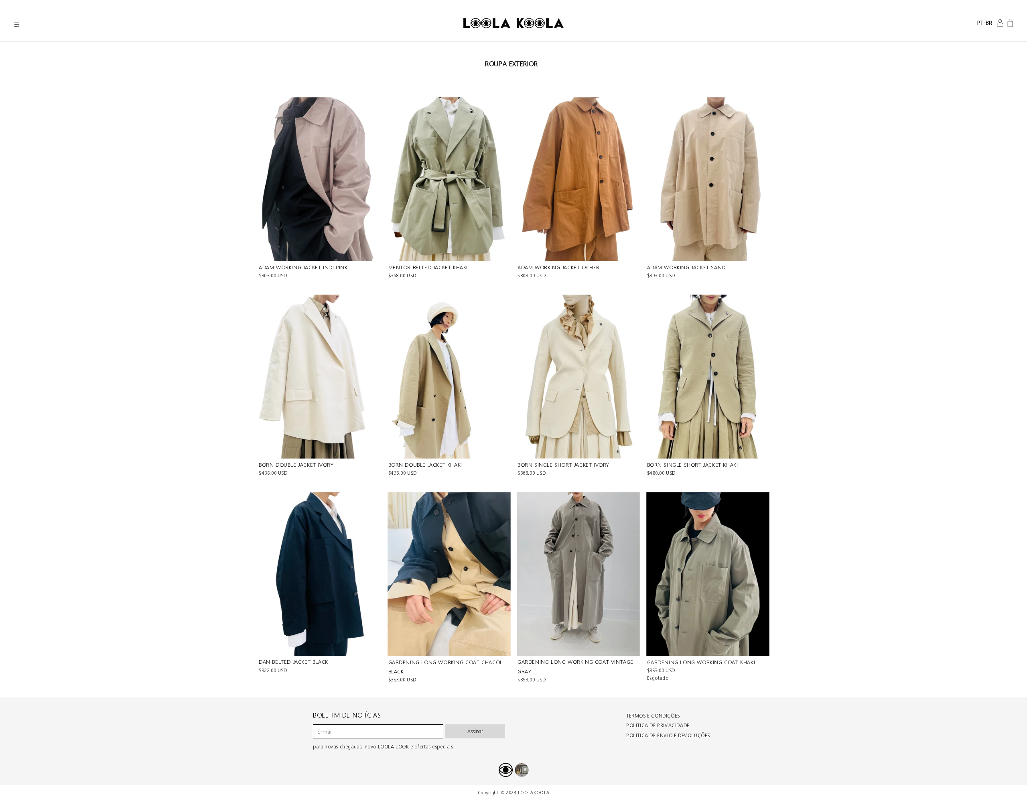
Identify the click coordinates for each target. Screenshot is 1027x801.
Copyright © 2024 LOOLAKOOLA (514, 792)
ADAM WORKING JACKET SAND (686, 267)
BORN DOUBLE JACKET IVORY (296, 464)
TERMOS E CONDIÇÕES (653, 716)
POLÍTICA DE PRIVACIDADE (658, 725)
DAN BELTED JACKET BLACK (293, 662)
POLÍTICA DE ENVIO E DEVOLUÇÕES (668, 735)
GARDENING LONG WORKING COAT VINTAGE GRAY (575, 667)
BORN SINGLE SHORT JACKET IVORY (563, 464)
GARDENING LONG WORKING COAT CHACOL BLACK (445, 667)
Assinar (475, 731)
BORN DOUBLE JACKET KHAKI (425, 464)
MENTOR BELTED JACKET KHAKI (428, 267)
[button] (17, 25)
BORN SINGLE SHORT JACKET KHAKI (692, 464)
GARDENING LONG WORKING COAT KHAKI (701, 662)
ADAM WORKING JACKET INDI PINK (303, 267)
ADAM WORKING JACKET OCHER (559, 267)
